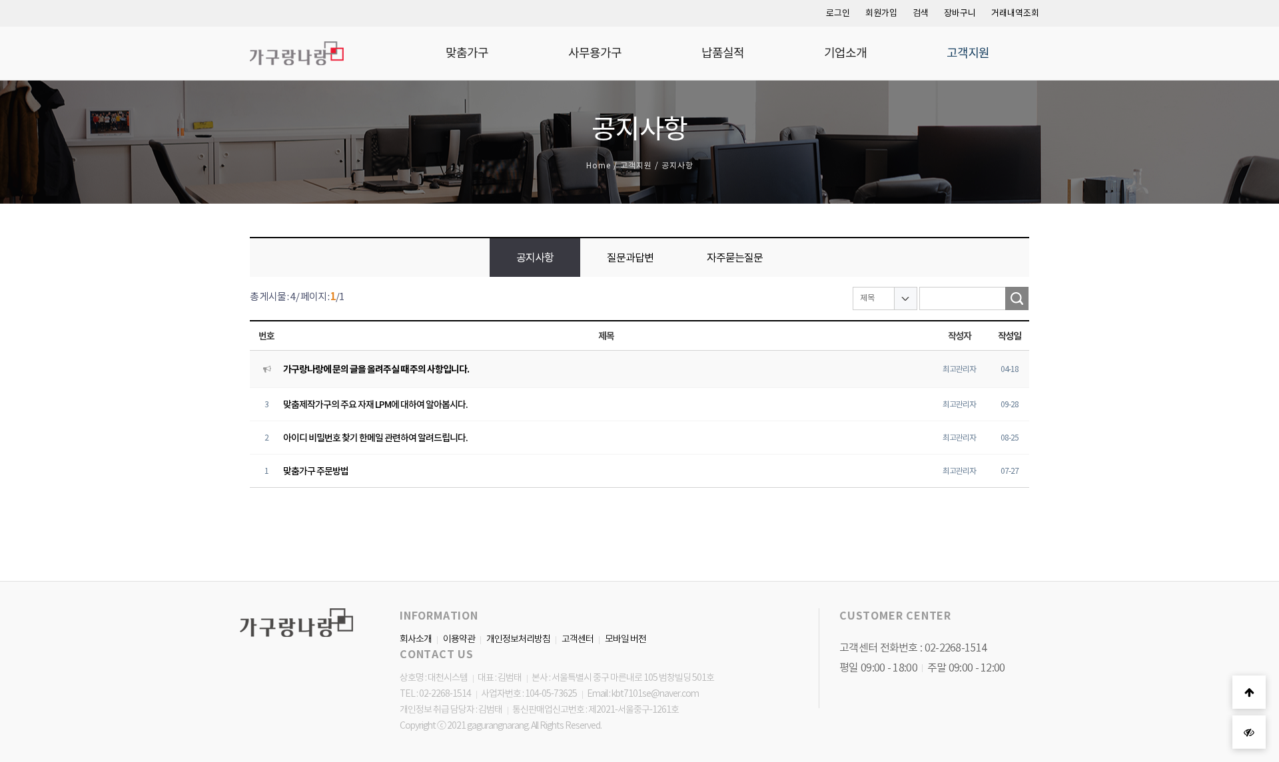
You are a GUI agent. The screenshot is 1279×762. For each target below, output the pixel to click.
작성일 (1009, 336)
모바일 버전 (625, 639)
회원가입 (881, 13)
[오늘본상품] (1249, 732)
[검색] (1017, 298)
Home (598, 165)
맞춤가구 (467, 53)
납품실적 (722, 53)
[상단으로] (1249, 692)
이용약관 (459, 639)
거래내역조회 (1015, 13)
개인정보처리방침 (518, 639)
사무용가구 (595, 53)
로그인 (838, 13)
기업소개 (845, 53)
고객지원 (968, 53)
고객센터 (578, 639)
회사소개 (416, 639)
